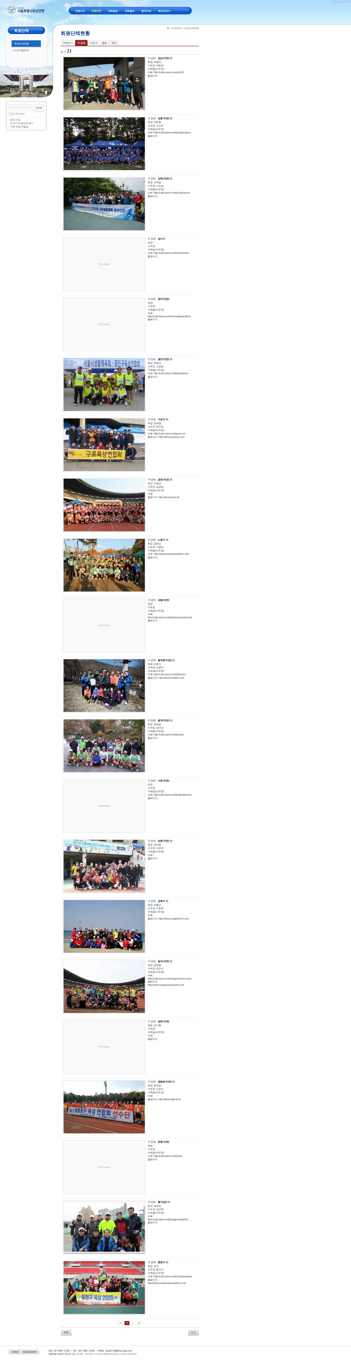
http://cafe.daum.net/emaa (168, 1156)
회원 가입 (15, 119)
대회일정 (113, 11)
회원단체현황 (21, 43)
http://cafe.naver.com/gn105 (169, 72)
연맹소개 (80, 11)
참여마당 (146, 11)
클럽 (104, 43)
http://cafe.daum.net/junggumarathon (168, 1219)
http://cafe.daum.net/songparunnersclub (169, 978)
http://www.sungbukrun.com (174, 918)
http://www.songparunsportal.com (166, 985)
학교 (114, 43)
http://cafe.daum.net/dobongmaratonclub (170, 617)
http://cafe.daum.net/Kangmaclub (172, 192)
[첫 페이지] (120, 1323)
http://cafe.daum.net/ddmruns (170, 674)
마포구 (93, 43)
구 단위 (81, 43)
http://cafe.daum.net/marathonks (171, 253)
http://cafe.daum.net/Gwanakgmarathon (169, 316)
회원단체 (96, 11)
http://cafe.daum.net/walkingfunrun (173, 794)
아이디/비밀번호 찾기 (21, 123)
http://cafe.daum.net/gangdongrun (172, 132)
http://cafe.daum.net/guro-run (169, 433)
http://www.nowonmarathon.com (171, 554)
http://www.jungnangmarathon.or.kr (167, 1283)
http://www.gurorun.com (171, 437)
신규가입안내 (21, 50)
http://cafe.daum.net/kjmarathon (171, 373)
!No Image (104, 264)
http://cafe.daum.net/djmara (169, 734)
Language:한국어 (341, 1)
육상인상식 (164, 11)
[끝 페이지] (139, 1323)
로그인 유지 (18, 114)
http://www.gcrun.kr (169, 497)
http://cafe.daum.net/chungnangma (173, 1276)
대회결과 (129, 11)
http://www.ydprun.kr (170, 1099)
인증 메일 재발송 (19, 126)
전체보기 (68, 43)
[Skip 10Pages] (132, 1323)
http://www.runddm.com (171, 677)
